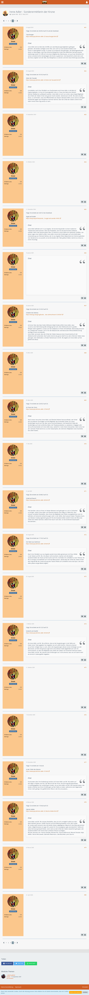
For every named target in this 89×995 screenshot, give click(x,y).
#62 (85, 71)
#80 (85, 895)
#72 (85, 535)
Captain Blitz (14, 14)
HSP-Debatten (10, 978)
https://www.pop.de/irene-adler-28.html (37, 500)
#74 (85, 624)
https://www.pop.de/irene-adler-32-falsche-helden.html (41, 811)
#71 (85, 491)
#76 (85, 715)
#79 (85, 847)
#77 (85, 762)
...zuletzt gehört (11, 975)
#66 (85, 253)
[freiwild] (3, 976)
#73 (85, 576)
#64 (85, 162)
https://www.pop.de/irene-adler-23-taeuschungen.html (41, 36)
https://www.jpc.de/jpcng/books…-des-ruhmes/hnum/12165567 (44, 314)
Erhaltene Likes (8, 47)
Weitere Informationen (75, 992)
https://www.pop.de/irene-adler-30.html (37, 633)
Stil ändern (85, 987)
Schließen (85, 992)
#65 (85, 209)
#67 (85, 305)
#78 (85, 802)
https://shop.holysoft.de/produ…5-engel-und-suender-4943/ (42, 218)
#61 (85, 27)
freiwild (8, 977)
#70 (85, 444)
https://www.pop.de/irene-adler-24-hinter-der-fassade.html (42, 80)
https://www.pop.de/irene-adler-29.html (37, 544)
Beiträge (6, 49)
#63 (85, 114)
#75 (85, 667)
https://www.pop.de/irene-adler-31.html (37, 771)
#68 (85, 353)
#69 (85, 400)
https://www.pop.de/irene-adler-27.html (37, 409)
